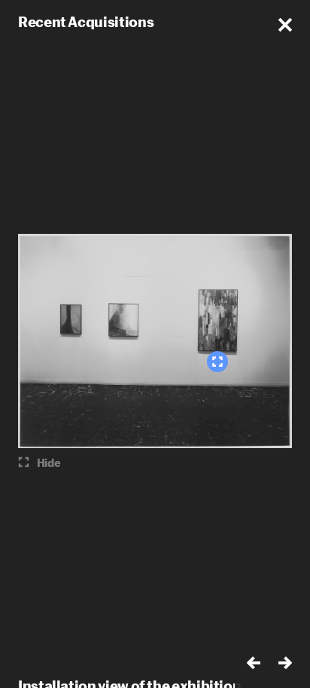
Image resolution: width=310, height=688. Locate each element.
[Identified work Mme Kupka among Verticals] (217, 361)
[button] (285, 25)
